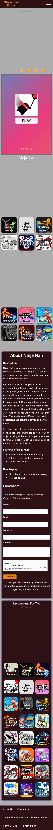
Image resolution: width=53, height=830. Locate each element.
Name (7, 505)
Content (8, 543)
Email (6, 517)
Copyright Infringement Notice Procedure (26, 818)
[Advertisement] (26, 39)
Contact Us (23, 809)
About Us (8, 809)
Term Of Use (10, 826)
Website (7, 530)
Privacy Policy (29, 826)
